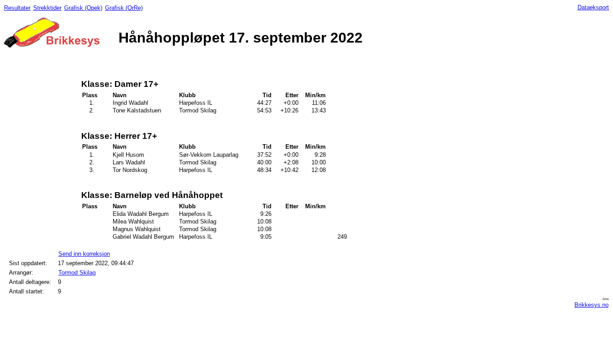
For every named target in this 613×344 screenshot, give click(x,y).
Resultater (17, 7)
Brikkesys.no (591, 304)
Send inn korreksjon (84, 253)
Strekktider (47, 7)
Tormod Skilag (77, 272)
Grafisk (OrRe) (124, 7)
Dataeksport (593, 7)
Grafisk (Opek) (83, 7)
